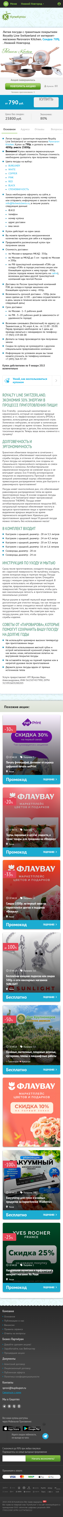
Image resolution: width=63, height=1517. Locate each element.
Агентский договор (14, 1364)
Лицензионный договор (17, 1368)
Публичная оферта (14, 1372)
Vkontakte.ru (9, 1406)
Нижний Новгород (31, 3)
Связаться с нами (11, 1392)
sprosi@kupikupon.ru (14, 1388)
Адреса (25, 129)
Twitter (14, 1406)
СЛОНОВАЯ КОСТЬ (18, 189)
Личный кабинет (59, 4)
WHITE (12, 169)
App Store (11, 1428)
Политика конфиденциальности (21, 1376)
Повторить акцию (23, 86)
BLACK (11, 185)
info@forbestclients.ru (18, 203)
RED (10, 181)
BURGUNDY (14, 165)
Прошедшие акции (14, 1353)
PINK (11, 177)
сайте (55, 273)
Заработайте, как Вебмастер (19, 1348)
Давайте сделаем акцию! (17, 1344)
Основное (9, 129)
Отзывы (39, 129)
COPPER (12, 173)
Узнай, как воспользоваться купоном (30, 380)
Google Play (32, 1428)
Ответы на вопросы (14, 1333)
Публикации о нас (14, 1320)
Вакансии (9, 1325)
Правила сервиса (13, 1329)
